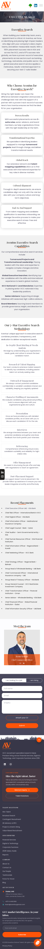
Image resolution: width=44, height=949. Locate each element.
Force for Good (8, 879)
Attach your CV (22, 718)
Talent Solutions (22, 796)
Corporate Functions (10, 847)
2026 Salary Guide (9, 851)
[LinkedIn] (4, 764)
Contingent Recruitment (11, 819)
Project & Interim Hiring (11, 827)
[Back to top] (39, 739)
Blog (4, 883)
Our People (6, 871)
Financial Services (9, 840)
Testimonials (7, 875)
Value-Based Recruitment (12, 831)
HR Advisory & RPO (9, 823)
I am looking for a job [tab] (14, 680)
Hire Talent (6, 812)
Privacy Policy (7, 946)
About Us (5, 864)
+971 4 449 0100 (10, 901)
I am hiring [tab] (34, 680)
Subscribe (22, 935)
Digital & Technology (10, 843)
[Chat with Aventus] (37, 942)
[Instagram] (10, 764)
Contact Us (6, 868)
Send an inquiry (21, 790)
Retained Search (8, 816)
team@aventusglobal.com (15, 904)
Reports (5, 855)
